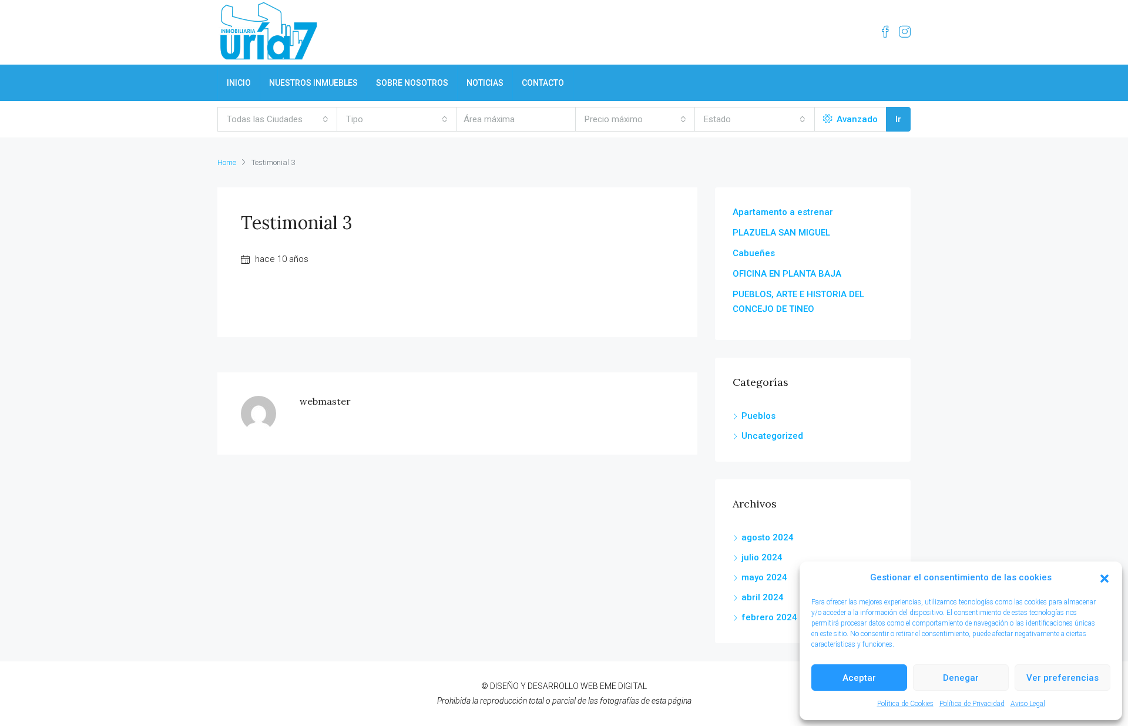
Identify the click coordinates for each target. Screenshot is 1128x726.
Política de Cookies (905, 704)
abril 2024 (762, 597)
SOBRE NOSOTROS (412, 83)
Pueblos (758, 416)
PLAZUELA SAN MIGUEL (781, 232)
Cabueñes (754, 253)
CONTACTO (543, 83)
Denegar (961, 678)
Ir (898, 119)
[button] (1104, 578)
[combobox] (277, 119)
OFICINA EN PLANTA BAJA (787, 273)
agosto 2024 (767, 537)
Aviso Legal (1027, 704)
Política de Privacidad (972, 704)
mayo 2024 (764, 577)
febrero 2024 (769, 617)
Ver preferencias (1062, 678)
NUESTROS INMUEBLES (313, 83)
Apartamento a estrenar (783, 212)
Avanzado (856, 119)
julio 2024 (762, 557)
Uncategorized (772, 436)
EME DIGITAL (623, 686)
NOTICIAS (484, 83)
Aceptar (859, 678)
